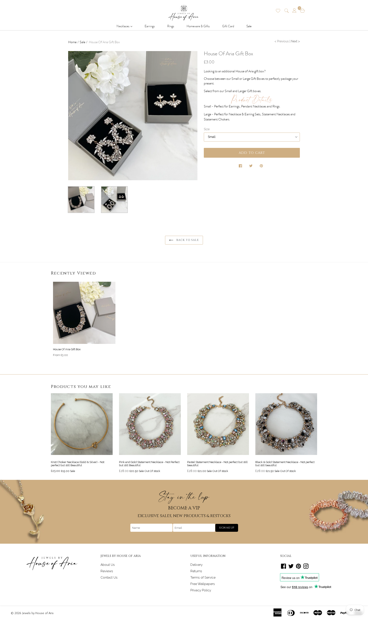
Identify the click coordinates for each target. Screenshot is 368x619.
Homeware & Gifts (198, 26)
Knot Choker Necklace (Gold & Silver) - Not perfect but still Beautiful (77, 463)
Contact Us (109, 577)
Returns (196, 571)
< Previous (282, 41)
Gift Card (228, 26)
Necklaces (125, 26)
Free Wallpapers (202, 584)
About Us (108, 565)
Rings (170, 26)
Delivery (196, 565)
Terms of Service (203, 577)
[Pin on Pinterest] (261, 166)
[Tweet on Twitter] (251, 166)
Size (207, 129)
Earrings (150, 26)
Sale (249, 26)
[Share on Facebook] (241, 166)
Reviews (107, 571)
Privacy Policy (200, 590)
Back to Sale (187, 240)
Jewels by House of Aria (37, 613)
